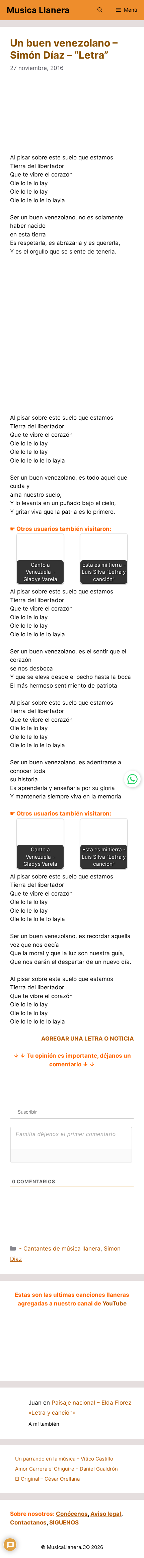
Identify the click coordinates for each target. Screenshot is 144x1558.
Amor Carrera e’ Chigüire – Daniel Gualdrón (66, 1469)
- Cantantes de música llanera (59, 1248)
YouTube (114, 1303)
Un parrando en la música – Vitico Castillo (64, 1459)
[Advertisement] (72, 117)
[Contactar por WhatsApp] (132, 779)
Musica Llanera (38, 10)
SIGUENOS (64, 1522)
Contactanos (28, 1522)
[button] (100, 10)
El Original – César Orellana (47, 1479)
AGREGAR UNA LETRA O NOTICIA (87, 1038)
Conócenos (72, 1513)
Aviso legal (105, 1513)
